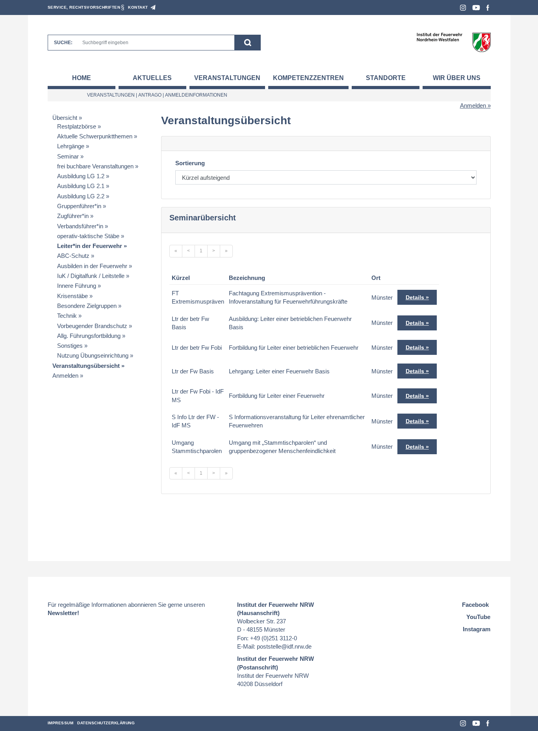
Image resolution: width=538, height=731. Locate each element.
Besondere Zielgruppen (87, 305)
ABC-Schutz (73, 255)
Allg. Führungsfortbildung (89, 335)
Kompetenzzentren (308, 78)
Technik (67, 315)
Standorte (386, 78)
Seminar (68, 156)
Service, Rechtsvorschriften (84, 7)
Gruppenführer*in (79, 206)
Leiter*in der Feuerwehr (89, 245)
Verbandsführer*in (80, 226)
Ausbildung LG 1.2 (80, 176)
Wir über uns (456, 78)
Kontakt (138, 7)
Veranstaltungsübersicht (86, 365)
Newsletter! (63, 613)
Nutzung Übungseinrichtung (92, 355)
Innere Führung (76, 285)
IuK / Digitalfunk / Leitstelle (90, 275)
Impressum (61, 723)
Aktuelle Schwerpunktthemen (94, 136)
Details (415, 297)
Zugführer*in (73, 216)
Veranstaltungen (227, 78)
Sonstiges (70, 345)
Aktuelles (152, 78)
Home (81, 78)
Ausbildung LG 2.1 (80, 186)
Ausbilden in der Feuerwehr (92, 266)
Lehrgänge (70, 146)
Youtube (476, 8)
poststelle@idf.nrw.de (284, 646)
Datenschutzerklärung (106, 723)
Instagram (463, 8)
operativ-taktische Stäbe (88, 236)
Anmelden (473, 105)
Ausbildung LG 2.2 (80, 196)
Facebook (488, 8)
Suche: (63, 42)
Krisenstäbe (72, 296)
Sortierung (190, 163)
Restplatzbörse (76, 126)
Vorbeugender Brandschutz (92, 326)
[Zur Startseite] (453, 42)
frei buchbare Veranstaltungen (95, 166)
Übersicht (64, 117)
